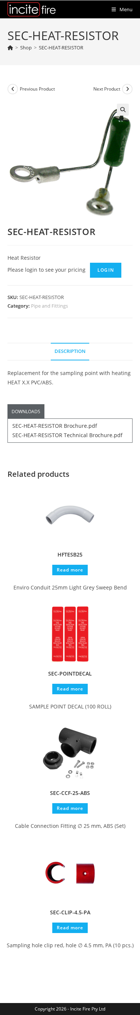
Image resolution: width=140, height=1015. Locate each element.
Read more (70, 570)
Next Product (106, 89)
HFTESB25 (70, 554)
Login (105, 270)
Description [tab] (70, 351)
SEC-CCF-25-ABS (70, 792)
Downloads (26, 411)
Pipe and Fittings (49, 305)
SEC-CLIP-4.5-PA (70, 912)
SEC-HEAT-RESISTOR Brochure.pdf (54, 425)
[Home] (10, 47)
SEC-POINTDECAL (70, 673)
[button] (123, 110)
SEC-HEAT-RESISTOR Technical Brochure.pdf (67, 435)
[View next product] (127, 89)
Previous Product (37, 89)
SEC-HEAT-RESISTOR (61, 47)
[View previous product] (12, 89)
